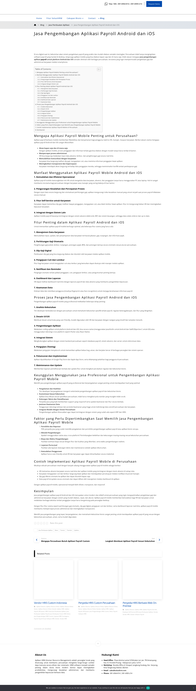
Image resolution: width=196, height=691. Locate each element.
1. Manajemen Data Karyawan (49, 89)
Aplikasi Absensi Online (52, 606)
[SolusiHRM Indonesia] (39, 7)
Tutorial (62, 530)
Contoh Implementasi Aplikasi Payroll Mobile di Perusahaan (57, 127)
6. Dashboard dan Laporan (48, 100)
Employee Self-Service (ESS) (131, 612)
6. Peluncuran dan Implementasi (49, 118)
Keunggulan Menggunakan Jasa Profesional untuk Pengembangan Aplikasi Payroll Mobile (67, 122)
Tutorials (69, 530)
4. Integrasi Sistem (45, 113)
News (56, 530)
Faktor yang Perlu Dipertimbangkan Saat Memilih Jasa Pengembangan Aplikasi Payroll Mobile (68, 125)
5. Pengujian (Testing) (46, 116)
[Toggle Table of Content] (98, 69)
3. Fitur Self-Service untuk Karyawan (50, 82)
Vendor (57, 619)
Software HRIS (51, 619)
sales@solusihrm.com (117, 670)
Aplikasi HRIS (60, 609)
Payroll (36, 619)
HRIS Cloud (48, 611)
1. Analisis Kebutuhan (46, 107)
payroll (44, 59)
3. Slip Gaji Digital (45, 93)
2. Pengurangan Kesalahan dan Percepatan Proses (55, 79)
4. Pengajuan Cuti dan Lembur (49, 95)
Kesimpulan (41, 130)
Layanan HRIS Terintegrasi (61, 616)
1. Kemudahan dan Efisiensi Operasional (52, 77)
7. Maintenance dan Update (48, 120)
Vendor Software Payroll (137, 614)
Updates (76, 530)
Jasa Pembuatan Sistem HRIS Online (60, 614)
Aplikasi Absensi (41, 606)
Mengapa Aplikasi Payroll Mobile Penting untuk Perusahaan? (57, 72)
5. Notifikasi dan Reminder (48, 97)
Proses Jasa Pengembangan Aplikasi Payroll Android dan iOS (57, 104)
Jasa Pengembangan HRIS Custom (43, 616)
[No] (193, 688)
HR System (41, 611)
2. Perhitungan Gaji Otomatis (48, 91)
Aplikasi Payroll (147, 609)
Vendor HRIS (63, 619)
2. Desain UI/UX (44, 109)
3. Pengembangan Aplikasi (48, 111)
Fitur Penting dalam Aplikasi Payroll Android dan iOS (55, 86)
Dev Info (154, 609)
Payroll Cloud (42, 619)
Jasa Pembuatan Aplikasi (46, 530)
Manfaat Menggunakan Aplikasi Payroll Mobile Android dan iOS (58, 75)
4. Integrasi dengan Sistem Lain (49, 84)
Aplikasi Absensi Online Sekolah (47, 609)
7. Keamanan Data (45, 102)
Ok (148, 688)
